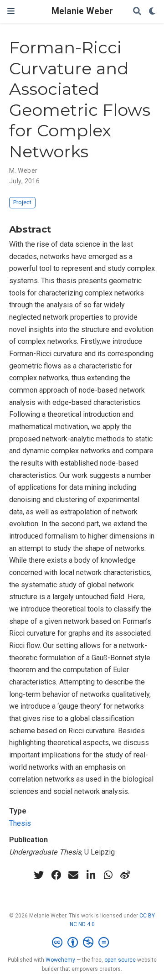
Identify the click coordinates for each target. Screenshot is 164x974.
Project (22, 202)
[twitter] (39, 875)
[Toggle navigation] (11, 11)
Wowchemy (60, 960)
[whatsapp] (108, 875)
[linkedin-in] (90, 875)
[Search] (137, 11)
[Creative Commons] (82, 942)
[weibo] (125, 875)
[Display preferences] (153, 11)
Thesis (20, 823)
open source (120, 960)
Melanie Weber (82, 11)
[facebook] (56, 875)
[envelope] (73, 875)
